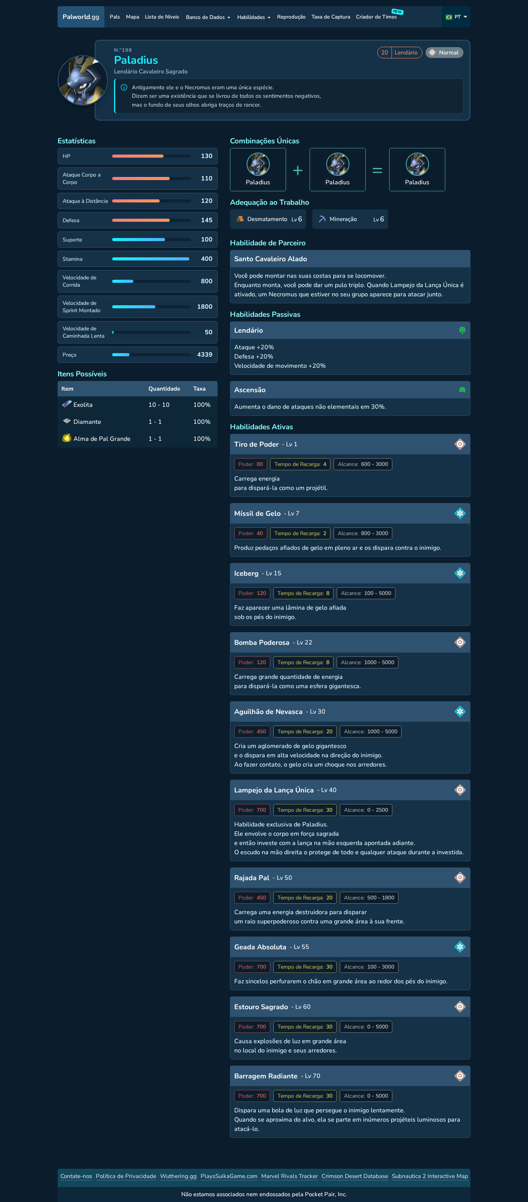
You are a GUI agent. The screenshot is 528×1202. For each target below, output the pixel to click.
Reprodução (291, 17)
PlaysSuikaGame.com (229, 1176)
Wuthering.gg (178, 1176)
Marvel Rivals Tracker (289, 1176)
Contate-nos (76, 1176)
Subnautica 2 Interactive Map (430, 1176)
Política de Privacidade (126, 1176)
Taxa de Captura (331, 17)
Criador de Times (377, 15)
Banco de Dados (205, 17)
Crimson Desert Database (355, 1176)
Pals (115, 17)
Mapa (132, 17)
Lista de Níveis (162, 17)
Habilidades (251, 17)
